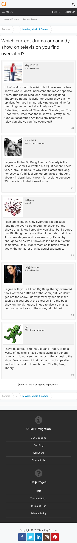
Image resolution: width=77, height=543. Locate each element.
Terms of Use (38, 505)
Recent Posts (30, 19)
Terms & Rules (38, 498)
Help (38, 490)
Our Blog (38, 445)
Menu (9, 11)
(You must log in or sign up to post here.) (38, 384)
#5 (72, 374)
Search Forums (11, 19)
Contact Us (38, 460)
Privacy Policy (38, 513)
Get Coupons (38, 437)
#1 (72, 128)
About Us (38, 452)
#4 (72, 315)
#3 (72, 255)
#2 (72, 188)
